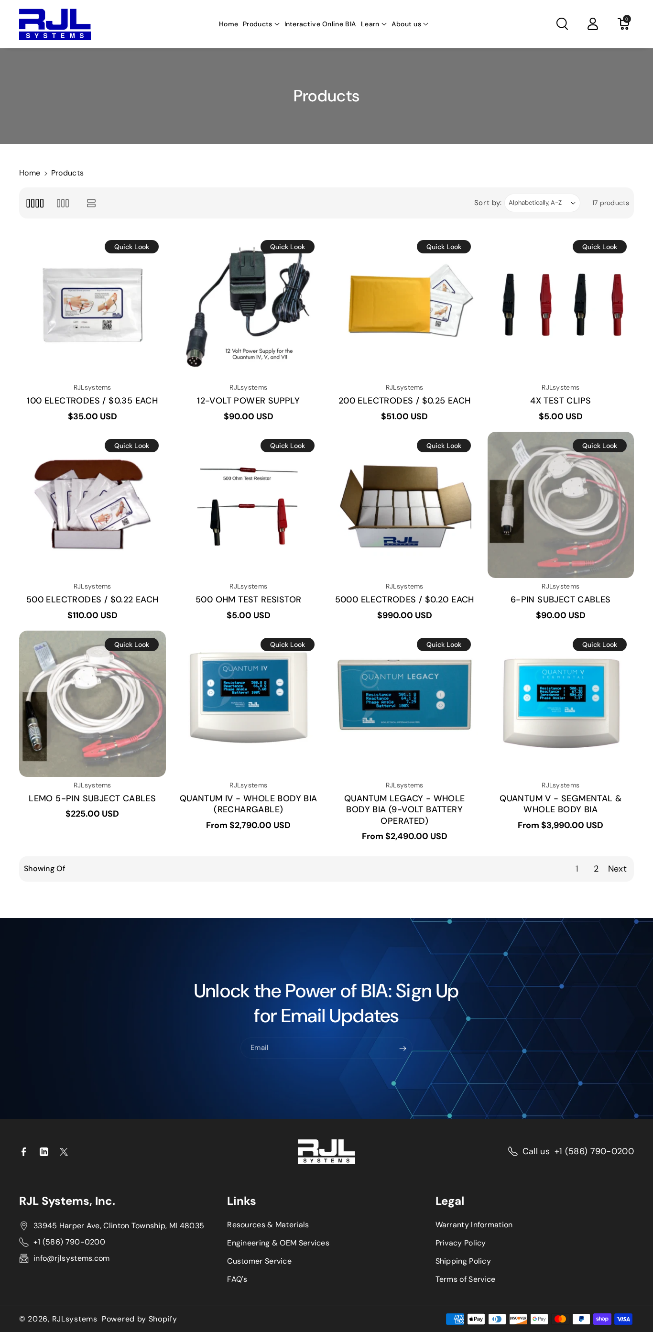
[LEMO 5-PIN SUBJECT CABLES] (92, 704)
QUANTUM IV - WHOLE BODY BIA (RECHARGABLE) (248, 804)
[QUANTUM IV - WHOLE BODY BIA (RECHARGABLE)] (248, 704)
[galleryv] (63, 203)
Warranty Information (474, 1225)
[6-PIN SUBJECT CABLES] (561, 505)
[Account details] (592, 23)
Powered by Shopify (139, 1319)
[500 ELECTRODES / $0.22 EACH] (92, 505)
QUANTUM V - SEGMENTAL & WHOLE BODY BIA (560, 804)
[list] (91, 203)
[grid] (34, 203)
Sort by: (488, 202)
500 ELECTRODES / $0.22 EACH (92, 599)
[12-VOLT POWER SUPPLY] (248, 306)
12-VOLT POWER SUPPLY (248, 400)
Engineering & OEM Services (278, 1243)
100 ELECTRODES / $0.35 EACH (92, 400)
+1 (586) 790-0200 (594, 1151)
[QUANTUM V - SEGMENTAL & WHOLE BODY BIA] (561, 704)
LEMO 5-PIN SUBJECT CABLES (92, 798)
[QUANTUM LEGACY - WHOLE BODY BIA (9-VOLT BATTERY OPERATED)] (404, 704)
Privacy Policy (460, 1243)
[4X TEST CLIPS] (561, 306)
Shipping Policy (463, 1261)
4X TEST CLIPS (560, 400)
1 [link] (577, 868)
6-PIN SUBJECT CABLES (561, 599)
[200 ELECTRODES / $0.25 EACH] (404, 306)
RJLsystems (75, 1319)
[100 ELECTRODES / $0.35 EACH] (92, 306)
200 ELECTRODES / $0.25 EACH (404, 400)
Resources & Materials (268, 1225)
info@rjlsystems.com (71, 1258)
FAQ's (237, 1279)
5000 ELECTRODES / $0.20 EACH (404, 599)
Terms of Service (465, 1279)
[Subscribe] (403, 1048)
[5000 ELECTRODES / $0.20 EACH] (404, 505)
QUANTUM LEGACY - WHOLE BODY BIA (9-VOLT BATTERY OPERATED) (404, 810)
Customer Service (259, 1261)
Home (29, 173)
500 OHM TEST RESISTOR (248, 599)
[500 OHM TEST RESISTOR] (248, 505)
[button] (261, 24)
